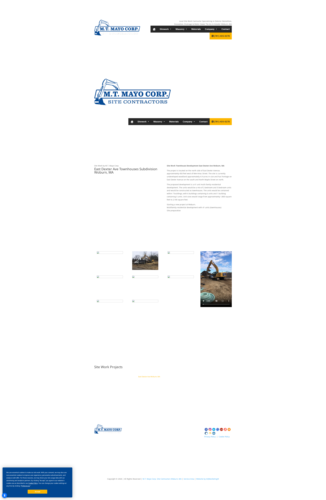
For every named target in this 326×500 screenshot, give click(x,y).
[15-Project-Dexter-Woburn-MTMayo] (145, 294)
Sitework (164, 29)
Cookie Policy (224, 436)
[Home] (154, 29)
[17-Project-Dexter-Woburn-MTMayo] (110, 318)
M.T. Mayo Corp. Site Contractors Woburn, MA (162, 479)
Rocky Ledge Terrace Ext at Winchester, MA (178, 380)
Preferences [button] (25, 486)
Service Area (189, 479)
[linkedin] (213, 429)
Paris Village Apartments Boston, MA (176, 383)
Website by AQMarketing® (207, 479)
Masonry (180, 29)
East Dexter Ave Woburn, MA (149, 376)
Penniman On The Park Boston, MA (176, 376)
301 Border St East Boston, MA (209, 380)
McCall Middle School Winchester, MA (122, 373)
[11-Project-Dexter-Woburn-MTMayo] (110, 270)
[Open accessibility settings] (4, 495)
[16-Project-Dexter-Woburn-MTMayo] (181, 294)
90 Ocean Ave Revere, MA (208, 373)
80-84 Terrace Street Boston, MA (147, 383)
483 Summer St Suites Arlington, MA (181, 373)
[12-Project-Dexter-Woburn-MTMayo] (145, 270)
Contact (225, 29)
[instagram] (210, 429)
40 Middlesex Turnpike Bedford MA (146, 380)
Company (209, 29)
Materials (196, 29)
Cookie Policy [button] (33, 483)
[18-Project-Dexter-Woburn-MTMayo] (145, 318)
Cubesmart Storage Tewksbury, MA (152, 373)
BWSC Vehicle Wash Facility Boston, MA (120, 376)
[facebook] (206, 429)
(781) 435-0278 (222, 36)
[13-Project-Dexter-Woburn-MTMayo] (181, 270)
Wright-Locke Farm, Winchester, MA (206, 376)
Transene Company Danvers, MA (117, 380)
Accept (37, 492)
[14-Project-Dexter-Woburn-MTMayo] (110, 294)
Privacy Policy (210, 436)
